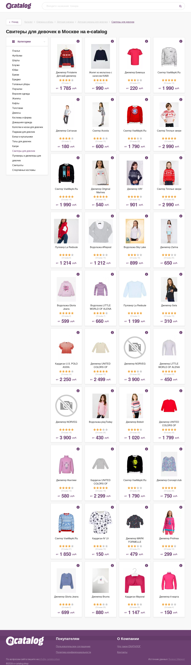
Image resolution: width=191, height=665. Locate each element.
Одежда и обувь (44, 22)
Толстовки (17, 108)
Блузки (15, 65)
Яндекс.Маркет (176, 659)
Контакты (122, 652)
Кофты (15, 103)
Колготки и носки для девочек (27, 127)
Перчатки (17, 89)
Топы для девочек (21, 141)
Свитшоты (17, 165)
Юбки (15, 70)
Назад (15, 22)
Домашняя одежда (22, 122)
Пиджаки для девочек (23, 131)
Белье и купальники (22, 136)
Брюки (15, 74)
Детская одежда (65, 22)
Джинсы (16, 112)
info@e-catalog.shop (49, 659)
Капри (15, 146)
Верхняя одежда (21, 93)
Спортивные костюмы (23, 170)
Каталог (28, 22)
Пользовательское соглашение (73, 646)
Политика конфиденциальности (73, 652)
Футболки (17, 55)
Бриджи (16, 79)
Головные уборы (21, 84)
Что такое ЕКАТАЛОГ (129, 646)
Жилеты (16, 98)
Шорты (16, 60)
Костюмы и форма (21, 117)
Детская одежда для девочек (93, 22)
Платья (16, 50)
